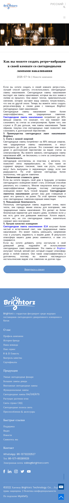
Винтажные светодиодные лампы (20, 385)
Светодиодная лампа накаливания (23, 117)
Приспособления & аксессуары (19, 411)
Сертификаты (10, 362)
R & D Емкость (11, 353)
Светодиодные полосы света (17, 407)
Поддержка (9, 426)
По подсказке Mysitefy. (15, 496)
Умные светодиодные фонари (18, 377)
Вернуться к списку (34, 269)
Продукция (10, 370)
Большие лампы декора (15, 381)
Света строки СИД (12, 403)
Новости (7, 435)
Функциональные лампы (15, 390)
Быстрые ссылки (14, 420)
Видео (6, 430)
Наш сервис (9, 349)
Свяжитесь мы (10, 439)
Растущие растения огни (15, 398)
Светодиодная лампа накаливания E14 (26, 226)
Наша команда (10, 344)
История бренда (11, 340)
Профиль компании (13, 336)
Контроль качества (12, 358)
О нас (7, 330)
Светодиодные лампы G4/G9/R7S (21, 394)
